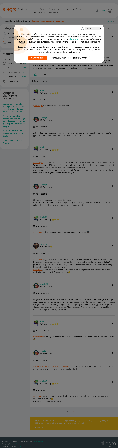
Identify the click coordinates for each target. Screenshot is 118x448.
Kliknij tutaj (74, 39)
